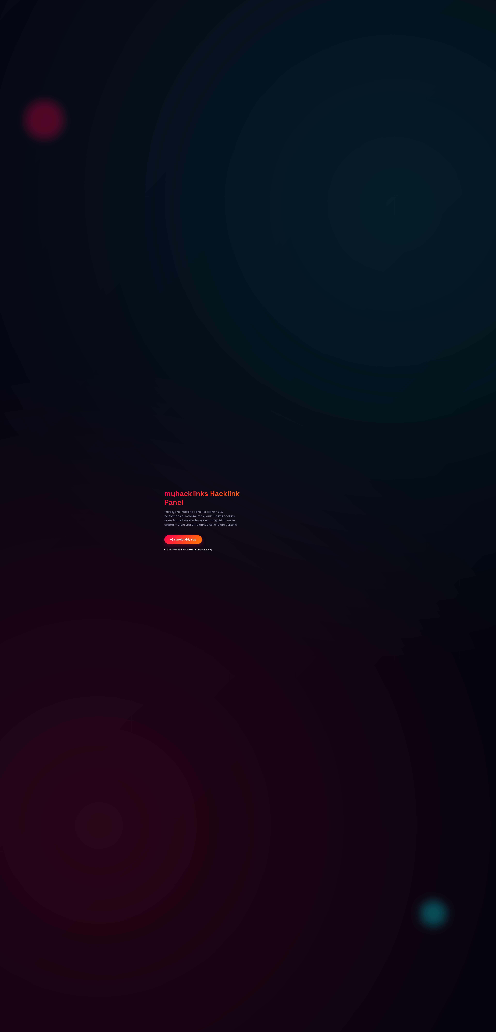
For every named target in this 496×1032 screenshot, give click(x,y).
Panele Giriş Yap (185, 539)
